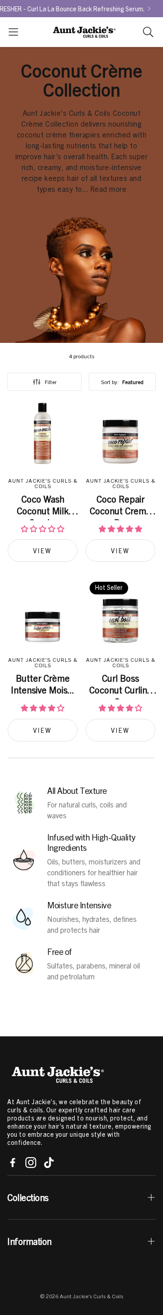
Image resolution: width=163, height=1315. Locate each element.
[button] (13, 32)
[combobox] (122, 381)
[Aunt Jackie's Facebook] (12, 1162)
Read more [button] (108, 189)
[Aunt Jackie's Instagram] (30, 1162)
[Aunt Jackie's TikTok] (48, 1162)
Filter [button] (51, 382)
